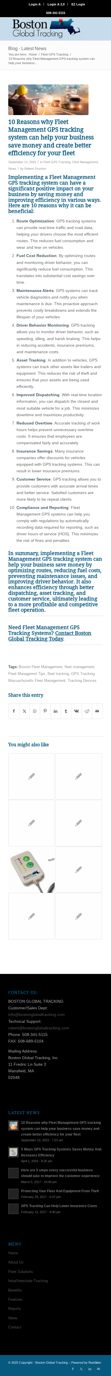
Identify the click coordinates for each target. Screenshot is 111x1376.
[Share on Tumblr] (66, 711)
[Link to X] (81, 1369)
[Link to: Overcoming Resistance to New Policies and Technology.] (31, 916)
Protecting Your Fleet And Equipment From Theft (60, 1191)
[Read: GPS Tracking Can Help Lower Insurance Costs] (13, 1209)
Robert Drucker (35, 168)
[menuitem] (35, 4)
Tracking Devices (82, 681)
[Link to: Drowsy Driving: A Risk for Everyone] (31, 776)
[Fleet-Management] (48, 99)
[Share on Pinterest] (45, 711)
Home (13, 1253)
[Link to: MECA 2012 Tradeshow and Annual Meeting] (79, 776)
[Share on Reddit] (87, 711)
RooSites (95, 1362)
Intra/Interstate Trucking (28, 1281)
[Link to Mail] (98, 1369)
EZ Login (78, 4)
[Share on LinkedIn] (56, 711)
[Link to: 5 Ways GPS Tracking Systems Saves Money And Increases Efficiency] (31, 869)
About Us (16, 1262)
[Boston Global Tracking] (46, 28)
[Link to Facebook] (73, 1369)
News (12, 168)
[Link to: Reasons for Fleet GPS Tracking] (79, 869)
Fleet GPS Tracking (57, 162)
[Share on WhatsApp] (35, 711)
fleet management (79, 667)
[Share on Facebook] (14, 711)
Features (15, 1299)
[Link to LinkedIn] (90, 1369)
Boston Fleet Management (40, 667)
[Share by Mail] (97, 711)
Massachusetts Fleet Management (36, 681)
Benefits (15, 1290)
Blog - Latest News (27, 48)
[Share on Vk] (76, 711)
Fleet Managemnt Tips (26, 674)
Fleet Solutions (20, 1272)
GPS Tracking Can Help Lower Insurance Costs (59, 1206)
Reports (14, 1308)
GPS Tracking (82, 674)
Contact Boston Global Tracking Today (49, 636)
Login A (35, 4)
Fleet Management (85, 162)
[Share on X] (24, 711)
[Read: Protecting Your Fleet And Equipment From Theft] (13, 1194)
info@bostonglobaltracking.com (36, 1014)
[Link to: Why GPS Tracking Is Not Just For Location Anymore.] (79, 916)
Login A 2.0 (56, 4)
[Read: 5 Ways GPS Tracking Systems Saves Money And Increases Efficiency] (13, 1152)
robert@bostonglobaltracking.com (38, 1028)
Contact (14, 1327)
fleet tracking (58, 674)
